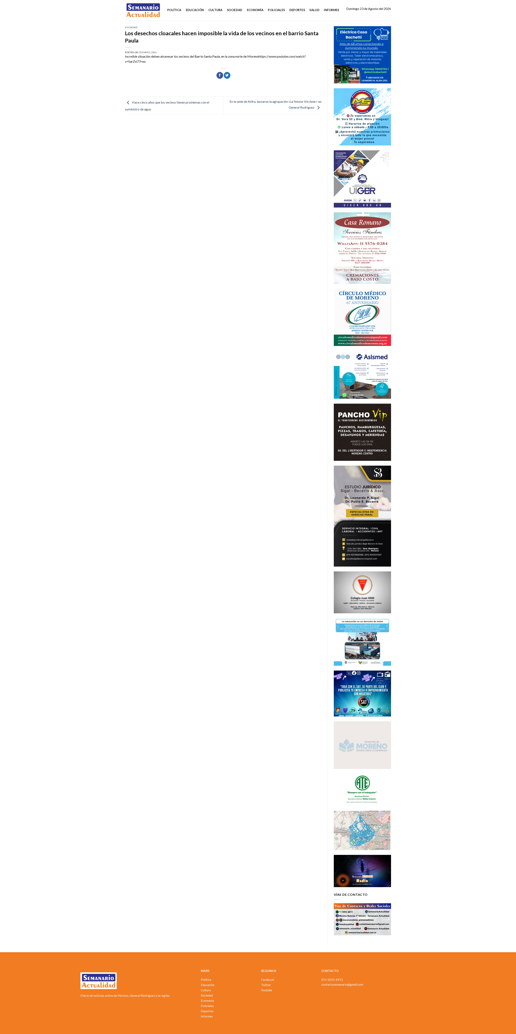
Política (174, 10)
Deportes (297, 10)
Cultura (215, 10)
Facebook (267, 979)
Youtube (266, 990)
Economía (255, 10)
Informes (331, 10)
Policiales (276, 10)
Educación (195, 10)
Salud (314, 10)
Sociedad (234, 10)
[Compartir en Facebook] (219, 75)
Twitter (266, 985)
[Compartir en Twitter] (227, 75)
